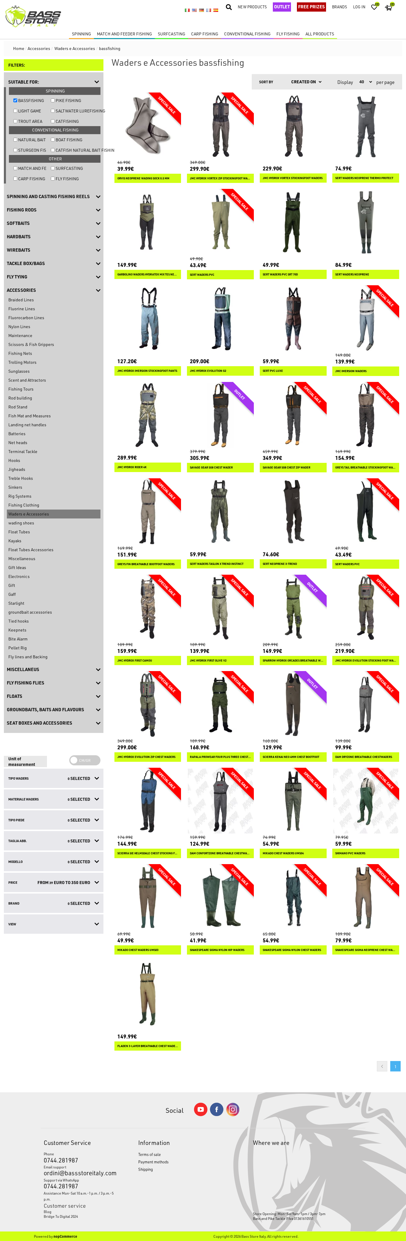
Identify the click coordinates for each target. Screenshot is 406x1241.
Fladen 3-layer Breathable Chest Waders (147, 1046)
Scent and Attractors (27, 380)
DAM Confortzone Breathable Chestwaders (220, 853)
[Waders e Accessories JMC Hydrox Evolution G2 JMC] (220, 318)
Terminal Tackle (22, 451)
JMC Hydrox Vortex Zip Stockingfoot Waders (220, 178)
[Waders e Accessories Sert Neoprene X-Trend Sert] (293, 511)
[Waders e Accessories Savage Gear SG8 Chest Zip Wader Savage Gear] (293, 415)
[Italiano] (187, 10)
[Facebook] (217, 1114)
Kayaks (14, 540)
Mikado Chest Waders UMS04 (283, 853)
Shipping (145, 1169)
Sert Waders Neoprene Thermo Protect (364, 178)
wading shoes (21, 523)
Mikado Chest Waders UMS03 (137, 950)
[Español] (215, 10)
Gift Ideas (17, 567)
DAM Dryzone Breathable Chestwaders (363, 757)
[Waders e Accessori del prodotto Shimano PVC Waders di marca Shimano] (365, 801)
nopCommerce (65, 1236)
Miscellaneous (21, 558)
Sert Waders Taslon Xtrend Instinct (216, 563)
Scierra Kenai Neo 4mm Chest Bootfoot (291, 757)
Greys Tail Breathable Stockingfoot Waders (365, 467)
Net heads (17, 442)
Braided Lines (21, 300)
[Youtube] (200, 1115)
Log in (359, 6)
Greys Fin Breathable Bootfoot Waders (145, 564)
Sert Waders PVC (202, 274)
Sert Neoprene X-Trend (280, 563)
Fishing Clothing (23, 505)
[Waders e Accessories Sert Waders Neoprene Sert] (365, 222)
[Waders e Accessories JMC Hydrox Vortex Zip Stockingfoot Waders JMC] (220, 126)
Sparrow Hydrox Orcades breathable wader (293, 660)
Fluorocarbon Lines (26, 317)
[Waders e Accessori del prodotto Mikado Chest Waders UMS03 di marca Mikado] (147, 897)
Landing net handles (27, 424)
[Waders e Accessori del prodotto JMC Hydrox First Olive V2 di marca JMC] (220, 608)
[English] (194, 10)
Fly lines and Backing (28, 656)
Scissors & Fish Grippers (31, 344)
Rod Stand (17, 407)
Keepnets (17, 630)
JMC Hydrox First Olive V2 (208, 660)
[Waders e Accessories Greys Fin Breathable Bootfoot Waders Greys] (147, 511)
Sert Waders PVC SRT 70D (280, 274)
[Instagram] (233, 1115)
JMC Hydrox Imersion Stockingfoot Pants (147, 370)
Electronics (19, 576)
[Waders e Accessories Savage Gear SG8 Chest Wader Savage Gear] (220, 415)
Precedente (382, 1066)
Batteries (17, 433)
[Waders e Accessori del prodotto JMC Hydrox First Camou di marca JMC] (147, 608)
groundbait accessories (30, 612)
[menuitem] (79, 1211)
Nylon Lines (19, 326)
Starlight (16, 603)
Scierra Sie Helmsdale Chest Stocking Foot (147, 853)
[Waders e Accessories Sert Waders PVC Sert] (220, 222)
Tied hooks (18, 621)
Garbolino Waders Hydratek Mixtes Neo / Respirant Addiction (147, 274)
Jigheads (16, 469)
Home (18, 48)
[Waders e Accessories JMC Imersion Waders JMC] (365, 318)
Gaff (12, 594)
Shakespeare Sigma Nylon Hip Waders (217, 950)
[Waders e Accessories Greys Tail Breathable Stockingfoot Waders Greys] (365, 415)
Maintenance (20, 335)
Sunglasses (19, 371)
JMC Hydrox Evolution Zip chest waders (146, 757)
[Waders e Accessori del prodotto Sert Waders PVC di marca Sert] (365, 511)
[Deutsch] (201, 10)
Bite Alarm (18, 639)
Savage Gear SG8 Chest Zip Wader (286, 467)
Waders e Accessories (28, 514)
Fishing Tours (21, 389)
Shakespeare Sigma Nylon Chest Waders (292, 950)
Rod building (20, 398)
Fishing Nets (20, 353)
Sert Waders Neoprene (352, 274)
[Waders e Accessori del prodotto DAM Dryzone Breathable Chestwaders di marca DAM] (365, 704)
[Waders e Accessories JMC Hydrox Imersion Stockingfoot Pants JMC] (147, 318)
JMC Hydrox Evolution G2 (208, 370)
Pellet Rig (17, 648)
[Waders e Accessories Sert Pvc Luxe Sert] (293, 318)
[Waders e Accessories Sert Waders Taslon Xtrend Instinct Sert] (220, 511)
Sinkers (15, 487)
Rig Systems (20, 496)
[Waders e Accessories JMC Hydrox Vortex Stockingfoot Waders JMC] (293, 126)
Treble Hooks (20, 478)
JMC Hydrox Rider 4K (132, 467)
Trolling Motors (22, 362)
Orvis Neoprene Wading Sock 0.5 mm (143, 178)
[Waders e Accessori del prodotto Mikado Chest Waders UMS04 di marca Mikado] (293, 801)
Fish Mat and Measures (29, 416)
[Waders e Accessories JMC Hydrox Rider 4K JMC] (147, 415)
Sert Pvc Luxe (273, 370)
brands (339, 6)
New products (252, 6)
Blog (47, 1211)
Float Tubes (19, 532)
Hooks (14, 460)
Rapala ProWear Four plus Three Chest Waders (220, 757)
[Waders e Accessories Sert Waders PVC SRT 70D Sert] (293, 222)
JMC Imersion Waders (350, 371)
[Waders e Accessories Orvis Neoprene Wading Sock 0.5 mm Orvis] (147, 126)
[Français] (208, 10)
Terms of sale (149, 1154)
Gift (11, 585)
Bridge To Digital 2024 (61, 1216)
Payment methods (153, 1161)
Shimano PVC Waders (350, 853)
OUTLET (282, 7)
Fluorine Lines (21, 308)
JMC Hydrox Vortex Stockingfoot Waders (292, 178)
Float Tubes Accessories (30, 549)
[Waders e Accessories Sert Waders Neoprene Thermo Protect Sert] (365, 126)
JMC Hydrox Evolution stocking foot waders (365, 660)
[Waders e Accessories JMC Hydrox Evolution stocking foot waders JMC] (365, 608)
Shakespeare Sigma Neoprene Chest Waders (365, 950)
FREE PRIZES (311, 7)
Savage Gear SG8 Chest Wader (211, 467)
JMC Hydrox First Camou (134, 660)
